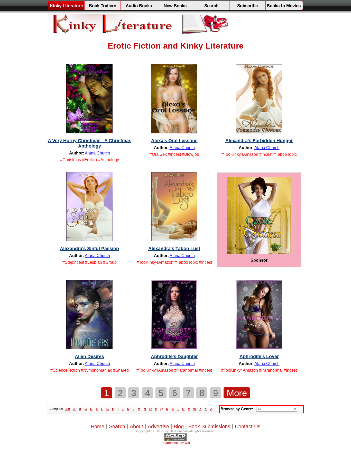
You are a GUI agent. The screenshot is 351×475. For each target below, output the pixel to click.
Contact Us (247, 426)
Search (211, 5)
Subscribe (247, 5)
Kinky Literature (66, 5)
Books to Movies (284, 5)
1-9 (67, 409)
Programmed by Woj (175, 443)
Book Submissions (209, 426)
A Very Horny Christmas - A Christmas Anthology (89, 143)
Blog (179, 426)
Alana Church (97, 153)
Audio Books (139, 5)
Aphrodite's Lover (259, 356)
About (136, 426)
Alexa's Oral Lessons (174, 140)
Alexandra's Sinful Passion (89, 248)
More (237, 393)
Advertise (158, 426)
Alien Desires (89, 356)
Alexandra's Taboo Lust (174, 248)
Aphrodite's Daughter (174, 356)
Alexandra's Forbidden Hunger (259, 140)
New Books (175, 5)
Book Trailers (102, 5)
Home (97, 426)
